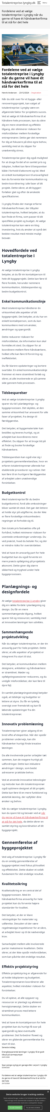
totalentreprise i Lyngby (26, 600)
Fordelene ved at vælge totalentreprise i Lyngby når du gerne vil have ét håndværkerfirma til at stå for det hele (24, 1078)
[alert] (25, 1101)
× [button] (48, 1092)
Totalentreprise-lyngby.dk (18, 3)
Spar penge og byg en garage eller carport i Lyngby (24, 1065)
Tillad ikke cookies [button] (33, 1108)
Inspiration (36, 92)
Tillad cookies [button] (15, 1108)
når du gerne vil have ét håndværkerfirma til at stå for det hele (25, 817)
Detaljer (40, 1103)
